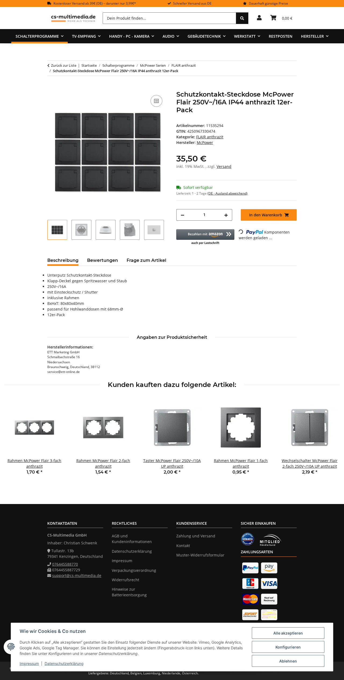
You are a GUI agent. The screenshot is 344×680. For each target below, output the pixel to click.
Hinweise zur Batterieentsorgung (129, 592)
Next (331, 440)
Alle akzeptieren (288, 633)
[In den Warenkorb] (51, 88)
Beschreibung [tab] (62, 260)
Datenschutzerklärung (64, 663)
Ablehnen (288, 661)
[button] (259, 18)
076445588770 (65, 564)
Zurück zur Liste (63, 65)
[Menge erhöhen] (226, 214)
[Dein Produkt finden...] (242, 18)
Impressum (29, 663)
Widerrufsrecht (125, 579)
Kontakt (183, 545)
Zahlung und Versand (195, 535)
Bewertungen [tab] (102, 260)
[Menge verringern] (182, 214)
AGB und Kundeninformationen (132, 538)
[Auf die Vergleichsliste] (156, 101)
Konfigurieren (288, 647)
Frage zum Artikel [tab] (146, 260)
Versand (224, 166)
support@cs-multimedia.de (76, 575)
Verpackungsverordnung (134, 570)
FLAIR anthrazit (209, 136)
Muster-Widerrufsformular (200, 555)
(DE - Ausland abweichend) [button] (227, 193)
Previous (13, 440)
